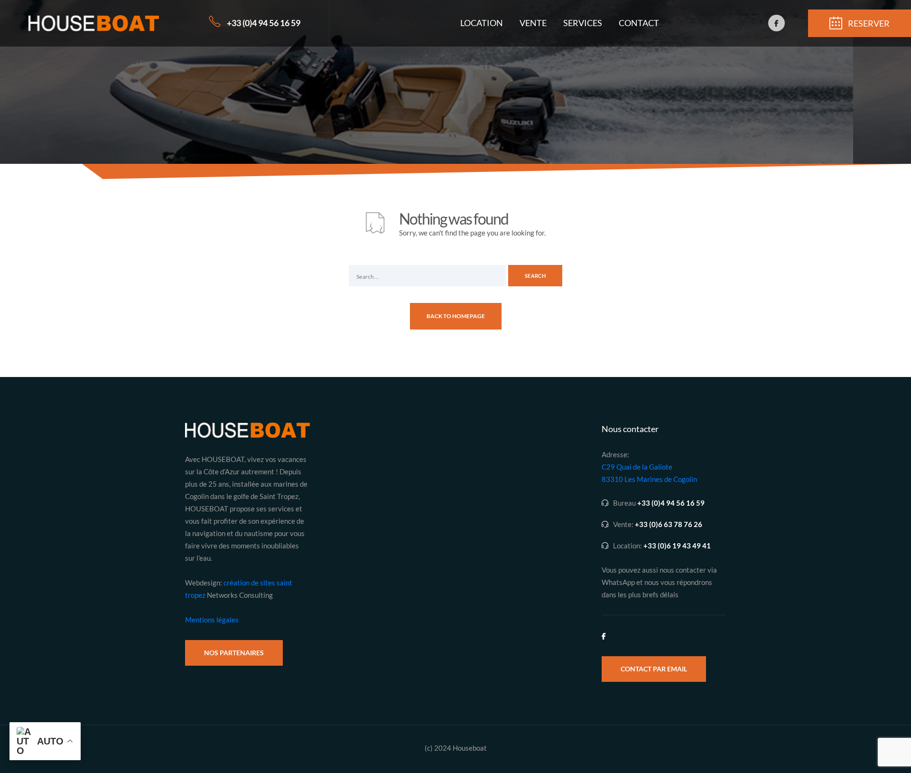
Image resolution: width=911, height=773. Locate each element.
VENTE (533, 23)
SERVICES (582, 23)
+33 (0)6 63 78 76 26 (668, 524)
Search (535, 276)
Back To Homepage (456, 316)
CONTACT (639, 23)
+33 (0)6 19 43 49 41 (677, 545)
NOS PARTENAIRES (234, 653)
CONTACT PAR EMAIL (654, 669)
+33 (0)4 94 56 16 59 (263, 23)
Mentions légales (212, 619)
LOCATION (481, 23)
